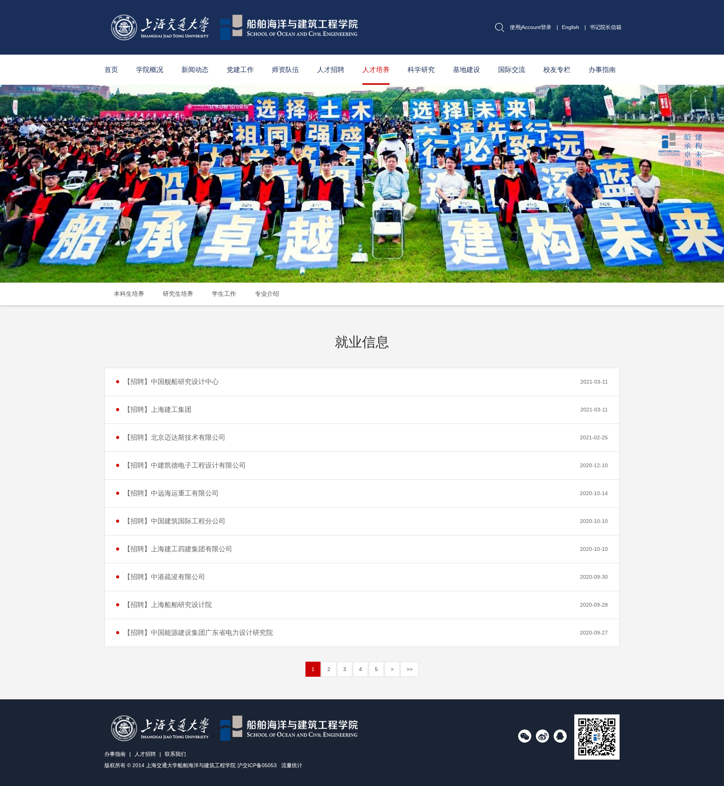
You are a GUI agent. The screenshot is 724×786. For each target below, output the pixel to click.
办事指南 (602, 69)
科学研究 (421, 69)
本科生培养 (129, 294)
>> (409, 669)
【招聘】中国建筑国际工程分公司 (174, 521)
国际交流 (511, 69)
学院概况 (149, 69)
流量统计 (291, 765)
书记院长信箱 (605, 27)
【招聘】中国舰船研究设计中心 (171, 381)
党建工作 (240, 69)
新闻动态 (195, 69)
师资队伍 (285, 69)
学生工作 (224, 294)
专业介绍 (267, 294)
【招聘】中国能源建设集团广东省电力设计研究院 (198, 632)
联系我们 (175, 754)
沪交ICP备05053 (257, 765)
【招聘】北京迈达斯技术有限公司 (174, 437)
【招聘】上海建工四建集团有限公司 (178, 549)
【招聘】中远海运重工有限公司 (171, 493)
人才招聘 (330, 69)
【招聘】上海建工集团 (158, 409)
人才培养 (376, 69)
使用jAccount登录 (530, 27)
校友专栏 (557, 69)
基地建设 (466, 69)
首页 (111, 69)
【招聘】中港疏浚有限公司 (164, 577)
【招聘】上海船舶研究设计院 (168, 605)
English (570, 27)
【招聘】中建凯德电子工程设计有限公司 (185, 465)
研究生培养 (178, 294)
